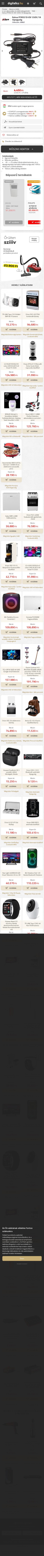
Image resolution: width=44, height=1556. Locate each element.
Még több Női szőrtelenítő (11, 436)
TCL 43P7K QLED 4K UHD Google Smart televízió (11, 670)
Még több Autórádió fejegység (33, 793)
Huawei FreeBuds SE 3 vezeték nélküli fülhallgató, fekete (11, 772)
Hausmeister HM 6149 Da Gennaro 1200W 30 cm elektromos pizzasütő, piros (11, 466)
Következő (41, 51)
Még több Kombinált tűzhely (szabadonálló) (32, 336)
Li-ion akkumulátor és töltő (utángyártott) (16, 11)
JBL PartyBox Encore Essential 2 (11, 618)
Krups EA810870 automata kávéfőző (32, 823)
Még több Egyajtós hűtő (11, 536)
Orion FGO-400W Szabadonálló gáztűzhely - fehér (32, 517)
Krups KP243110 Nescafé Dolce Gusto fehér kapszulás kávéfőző (33, 366)
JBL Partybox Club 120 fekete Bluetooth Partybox (32, 874)
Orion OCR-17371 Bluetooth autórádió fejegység (33, 772)
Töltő (33, 11)
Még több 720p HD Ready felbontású (11, 894)
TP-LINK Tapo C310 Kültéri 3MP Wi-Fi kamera (11, 315)
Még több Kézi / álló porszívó (32, 436)
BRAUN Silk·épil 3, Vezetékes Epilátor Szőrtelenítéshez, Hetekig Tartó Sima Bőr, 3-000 (11, 417)
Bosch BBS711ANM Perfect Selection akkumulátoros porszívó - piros (33, 417)
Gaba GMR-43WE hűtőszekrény (11, 517)
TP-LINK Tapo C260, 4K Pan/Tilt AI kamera (33, 924)
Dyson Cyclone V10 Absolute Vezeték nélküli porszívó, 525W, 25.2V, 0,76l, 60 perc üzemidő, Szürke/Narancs (32, 671)
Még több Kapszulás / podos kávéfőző (33, 387)
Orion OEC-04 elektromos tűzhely (11, 721)
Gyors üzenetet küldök (17, 127)
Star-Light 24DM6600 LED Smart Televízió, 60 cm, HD (11, 874)
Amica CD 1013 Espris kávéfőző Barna (32, 721)
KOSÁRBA (15, 222)
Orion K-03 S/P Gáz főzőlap (11, 823)
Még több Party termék (33, 894)
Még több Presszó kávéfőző (32, 741)
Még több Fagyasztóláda (32, 637)
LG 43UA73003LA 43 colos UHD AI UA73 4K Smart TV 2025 (32, 567)
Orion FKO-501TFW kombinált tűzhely (33, 315)
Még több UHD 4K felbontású (11, 385)
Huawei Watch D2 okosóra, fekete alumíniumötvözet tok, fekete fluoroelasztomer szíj (11, 925)
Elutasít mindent (22, 1264)
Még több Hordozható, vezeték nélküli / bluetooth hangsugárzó (11, 639)
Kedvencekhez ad (12, 135)
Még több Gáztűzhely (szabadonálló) (32, 537)
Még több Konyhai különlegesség (11, 487)
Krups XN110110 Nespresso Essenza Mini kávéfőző (11, 567)
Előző (2, 51)
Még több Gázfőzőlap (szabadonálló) (11, 844)
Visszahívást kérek (15, 121)
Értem (22, 1258)
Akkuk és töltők (14, 9)
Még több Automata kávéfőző (33, 843)
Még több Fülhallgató (11, 791)
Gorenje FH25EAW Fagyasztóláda (32, 618)
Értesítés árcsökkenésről (13, 141)
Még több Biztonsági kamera (11, 335)
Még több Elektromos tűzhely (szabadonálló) (11, 742)
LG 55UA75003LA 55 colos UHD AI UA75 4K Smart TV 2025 (11, 366)
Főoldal (4, 9)
